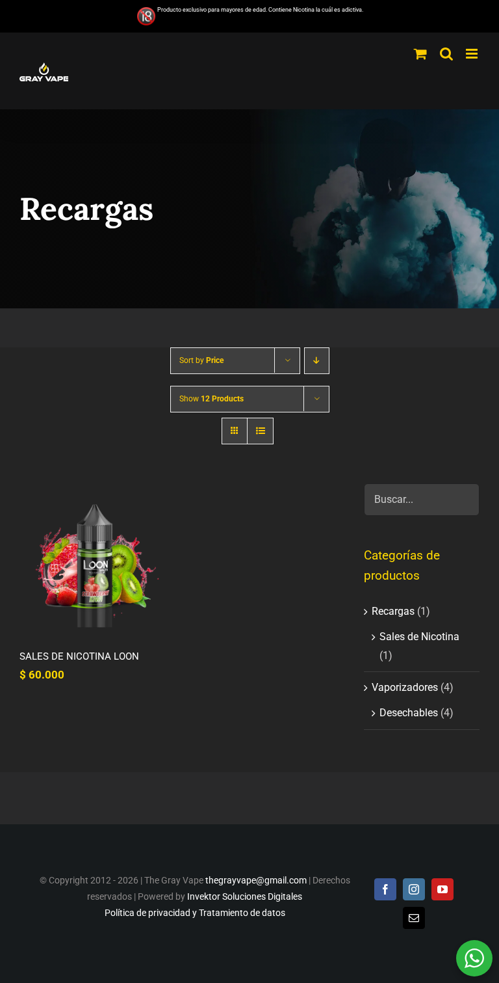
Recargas (393, 611)
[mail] (414, 918)
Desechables (408, 713)
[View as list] (260, 431)
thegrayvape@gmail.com (256, 880)
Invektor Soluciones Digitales (244, 896)
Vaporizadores (405, 687)
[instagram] (414, 889)
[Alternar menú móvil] (473, 54)
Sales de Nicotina (419, 636)
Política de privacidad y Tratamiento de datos (195, 913)
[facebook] (385, 889)
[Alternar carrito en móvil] (420, 54)
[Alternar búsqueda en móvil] (446, 54)
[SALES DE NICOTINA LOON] (94, 558)
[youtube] (442, 889)
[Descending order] (316, 360)
